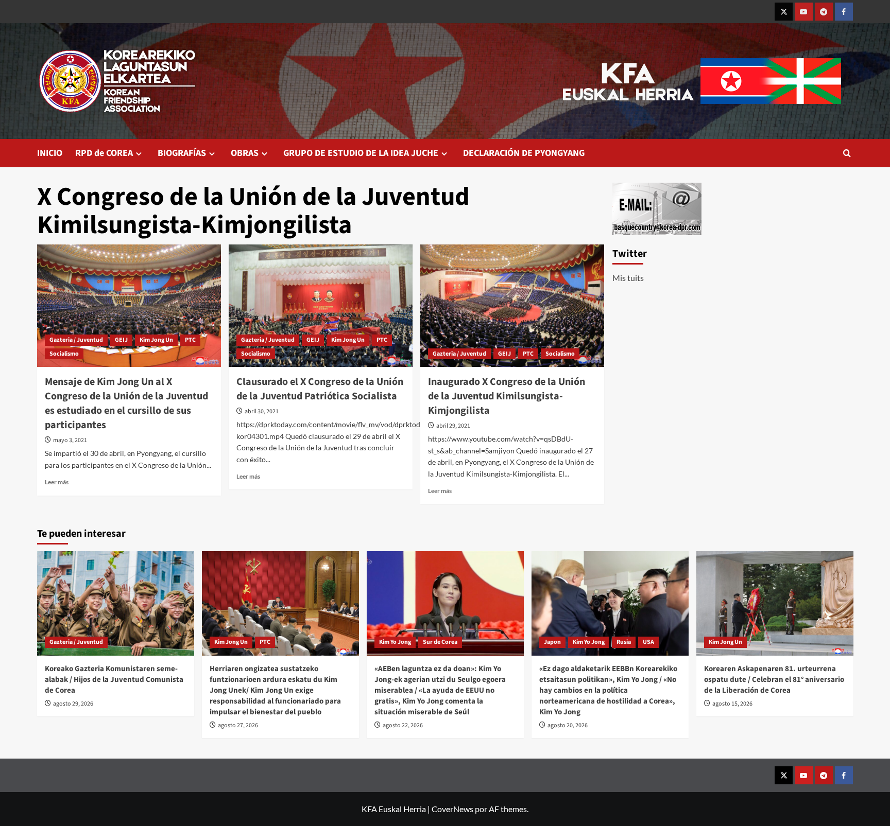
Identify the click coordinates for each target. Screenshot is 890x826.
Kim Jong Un (156, 340)
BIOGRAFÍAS (182, 153)
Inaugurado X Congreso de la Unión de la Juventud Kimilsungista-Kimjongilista (506, 396)
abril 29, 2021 (453, 425)
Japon (552, 642)
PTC (190, 340)
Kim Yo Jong (395, 642)
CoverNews (452, 809)
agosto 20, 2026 (567, 725)
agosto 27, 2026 (238, 725)
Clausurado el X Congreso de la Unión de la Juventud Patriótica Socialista (319, 389)
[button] (847, 153)
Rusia (624, 642)
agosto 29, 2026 (73, 703)
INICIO (49, 153)
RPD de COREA (104, 153)
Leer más (57, 482)
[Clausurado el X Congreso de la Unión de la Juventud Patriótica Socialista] (321, 305)
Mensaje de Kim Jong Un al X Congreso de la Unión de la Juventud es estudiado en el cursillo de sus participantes (126, 403)
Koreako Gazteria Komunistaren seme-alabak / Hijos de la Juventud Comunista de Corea (114, 679)
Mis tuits (628, 278)
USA (648, 642)
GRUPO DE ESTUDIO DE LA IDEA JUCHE (360, 153)
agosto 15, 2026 (732, 703)
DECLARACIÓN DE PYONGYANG (524, 153)
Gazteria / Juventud (76, 340)
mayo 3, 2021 (70, 440)
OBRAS (245, 153)
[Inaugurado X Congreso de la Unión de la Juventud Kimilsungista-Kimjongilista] (512, 305)
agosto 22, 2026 (403, 725)
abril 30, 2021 (262, 411)
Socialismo (64, 353)
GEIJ (121, 340)
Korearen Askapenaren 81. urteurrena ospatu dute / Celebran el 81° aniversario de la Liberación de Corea (774, 679)
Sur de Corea (440, 642)
